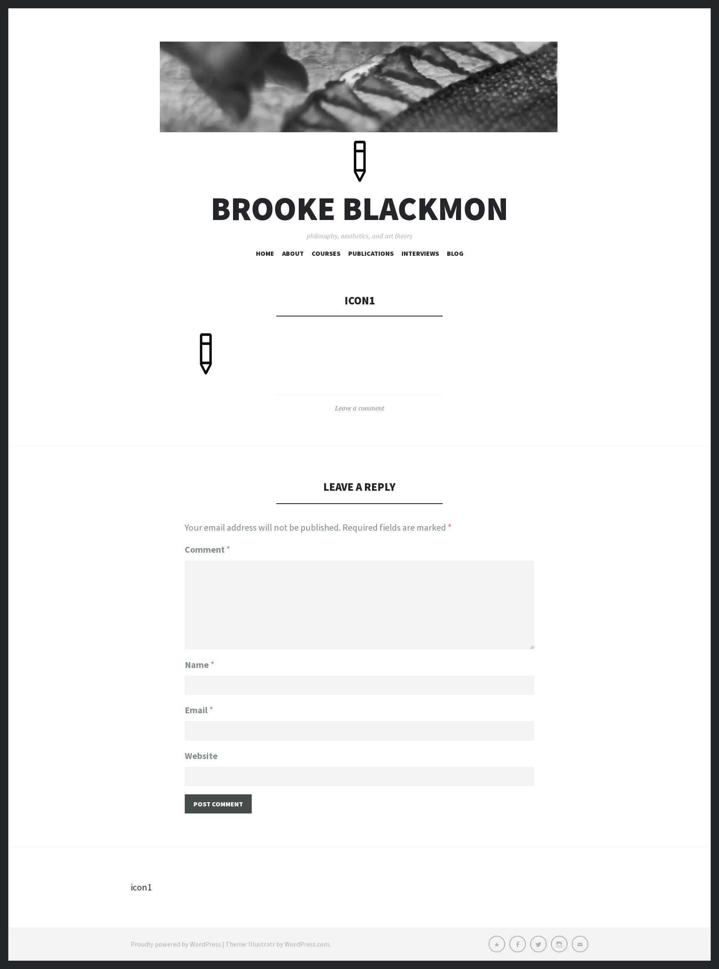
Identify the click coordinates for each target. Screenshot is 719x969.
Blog (455, 253)
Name (199, 664)
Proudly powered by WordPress (176, 944)
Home (265, 253)
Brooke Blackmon (359, 208)
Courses (326, 253)
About (293, 253)
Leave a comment (359, 408)
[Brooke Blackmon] (359, 87)
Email (199, 710)
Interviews (420, 253)
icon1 (141, 887)
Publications (371, 253)
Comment (207, 549)
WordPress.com (307, 944)
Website (201, 755)
